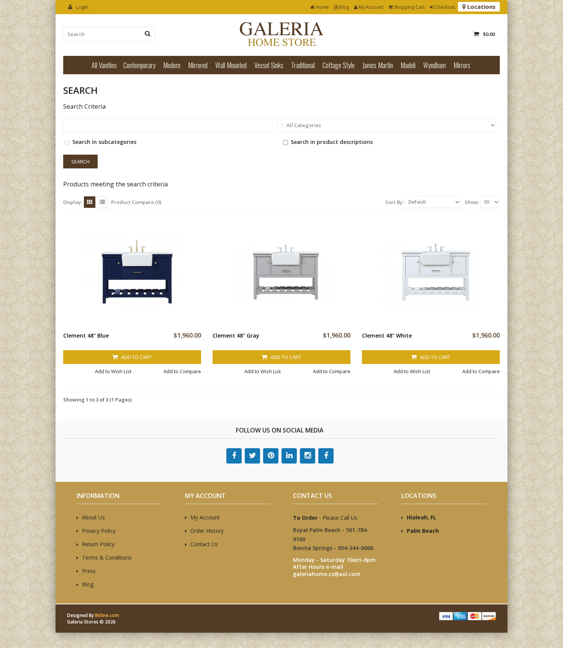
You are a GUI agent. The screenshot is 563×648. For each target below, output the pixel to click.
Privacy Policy (99, 530)
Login (81, 6)
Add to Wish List (113, 371)
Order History (207, 530)
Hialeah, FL (421, 517)
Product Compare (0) (136, 202)
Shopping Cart (409, 7)
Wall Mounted (231, 65)
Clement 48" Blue (86, 335)
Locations (481, 6)
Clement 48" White (387, 335)
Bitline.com (107, 615)
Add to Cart (136, 357)
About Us (93, 517)
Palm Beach (423, 530)
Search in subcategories (104, 141)
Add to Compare (182, 371)
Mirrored (198, 65)
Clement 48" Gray (236, 335)
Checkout (444, 7)
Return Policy (98, 544)
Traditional (303, 65)
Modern (171, 65)
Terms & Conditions (107, 557)
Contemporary (139, 65)
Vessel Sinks (268, 65)
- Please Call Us (325, 517)
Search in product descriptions (332, 141)
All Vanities (104, 65)
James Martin (377, 65)
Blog (343, 7)
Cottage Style (338, 65)
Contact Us (204, 544)
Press (89, 571)
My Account (370, 7)
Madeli (408, 65)
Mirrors (461, 65)
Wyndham (434, 65)
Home (321, 7)
